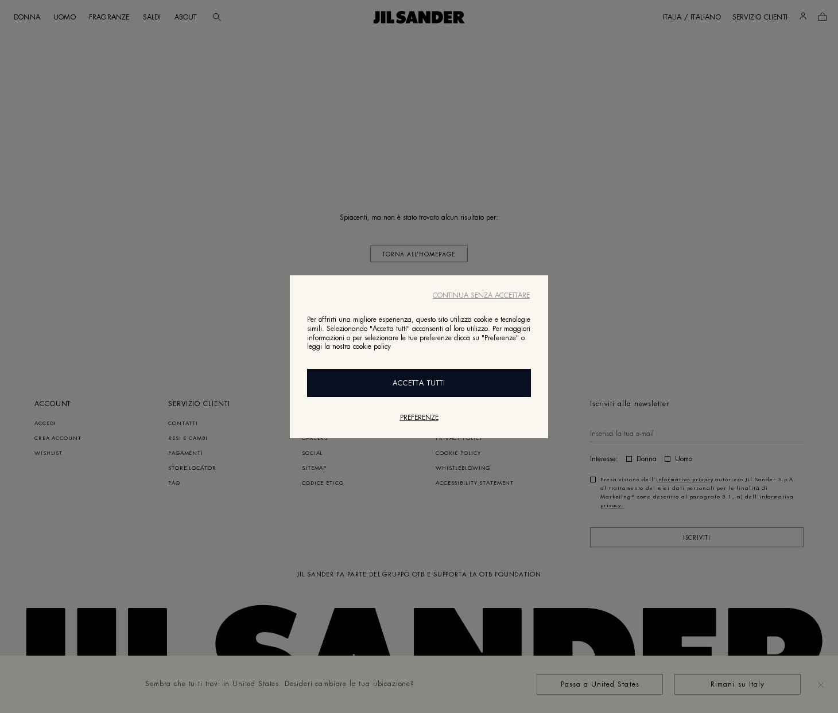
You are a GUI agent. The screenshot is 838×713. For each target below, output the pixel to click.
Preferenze (419, 417)
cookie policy (372, 346)
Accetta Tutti (419, 383)
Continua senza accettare (481, 295)
